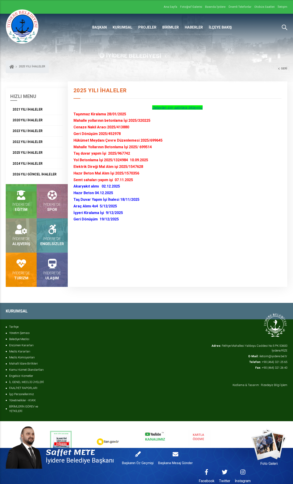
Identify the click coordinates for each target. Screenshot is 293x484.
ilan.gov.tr (126, 439)
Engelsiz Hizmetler (21, 376)
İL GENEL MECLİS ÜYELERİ (26, 382)
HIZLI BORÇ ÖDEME (227, 439)
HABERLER (194, 27)
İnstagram (243, 481)
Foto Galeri (269, 463)
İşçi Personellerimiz (21, 394)
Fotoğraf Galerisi (191, 6)
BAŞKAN (99, 27)
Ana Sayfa (170, 6)
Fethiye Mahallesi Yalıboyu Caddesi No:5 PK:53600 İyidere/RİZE (249, 348)
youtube (172, 439)
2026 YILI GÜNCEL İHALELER (35, 174)
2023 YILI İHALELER (28, 131)
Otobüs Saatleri (264, 6)
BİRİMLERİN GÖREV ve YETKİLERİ (23, 409)
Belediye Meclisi (19, 339)
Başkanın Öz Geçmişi (138, 463)
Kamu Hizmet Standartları (26, 369)
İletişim (282, 6)
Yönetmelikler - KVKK (22, 400)
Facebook (206, 481)
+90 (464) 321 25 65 (268, 362)
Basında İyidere (215, 6)
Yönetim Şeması (19, 333)
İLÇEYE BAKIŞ (220, 27)
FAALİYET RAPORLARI (23, 388)
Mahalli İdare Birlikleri (23, 363)
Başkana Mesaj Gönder (175, 463)
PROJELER (147, 27)
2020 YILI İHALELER (28, 120)
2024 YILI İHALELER (28, 163)
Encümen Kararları (21, 345)
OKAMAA (79, 439)
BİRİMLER (170, 27)
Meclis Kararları (19, 351)
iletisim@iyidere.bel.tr (267, 356)
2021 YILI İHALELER (28, 109)
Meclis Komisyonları (22, 357)
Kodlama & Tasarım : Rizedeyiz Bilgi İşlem (260, 385)
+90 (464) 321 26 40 (271, 367)
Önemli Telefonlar (239, 6)
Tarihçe (14, 326)
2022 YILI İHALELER (28, 142)
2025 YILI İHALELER (28, 152)
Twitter (224, 481)
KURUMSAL (122, 27)
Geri (284, 68)
